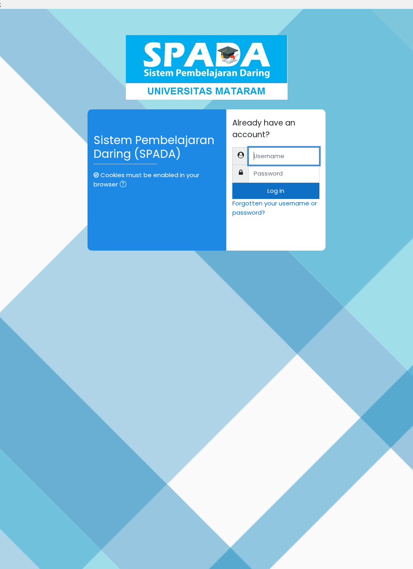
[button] (124, 185)
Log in (275, 190)
